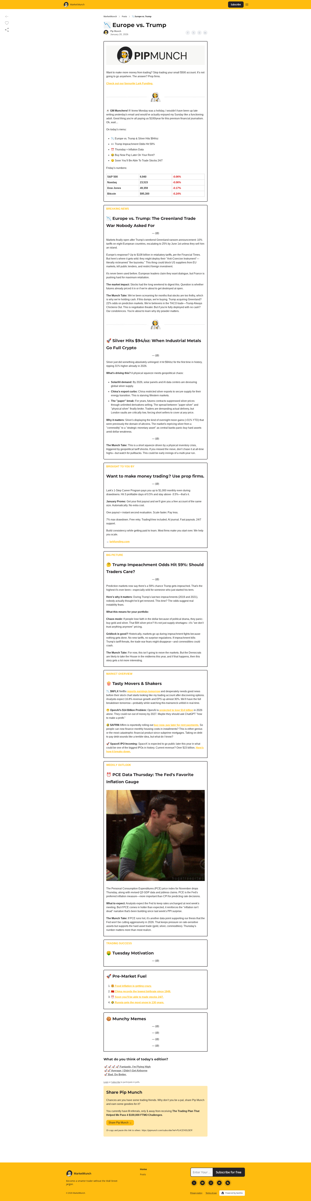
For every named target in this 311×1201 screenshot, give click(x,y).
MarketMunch (110, 16)
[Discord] (219, 1182)
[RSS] (227, 1182)
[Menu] (247, 4)
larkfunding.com (119, 541)
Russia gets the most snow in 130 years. (139, 1002)
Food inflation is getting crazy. (133, 986)
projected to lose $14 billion (176, 710)
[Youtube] (202, 1182)
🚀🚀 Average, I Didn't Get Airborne (125, 1070)
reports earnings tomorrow (143, 691)
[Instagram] (210, 1182)
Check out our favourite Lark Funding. (129, 83)
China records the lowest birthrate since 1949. (142, 991)
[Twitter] (194, 1182)
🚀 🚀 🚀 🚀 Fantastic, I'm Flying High (127, 1066)
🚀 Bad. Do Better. (115, 1074)
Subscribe (236, 4)
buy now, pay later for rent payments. (176, 725)
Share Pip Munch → (120, 1122)
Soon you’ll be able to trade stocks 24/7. (139, 997)
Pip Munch (115, 31)
